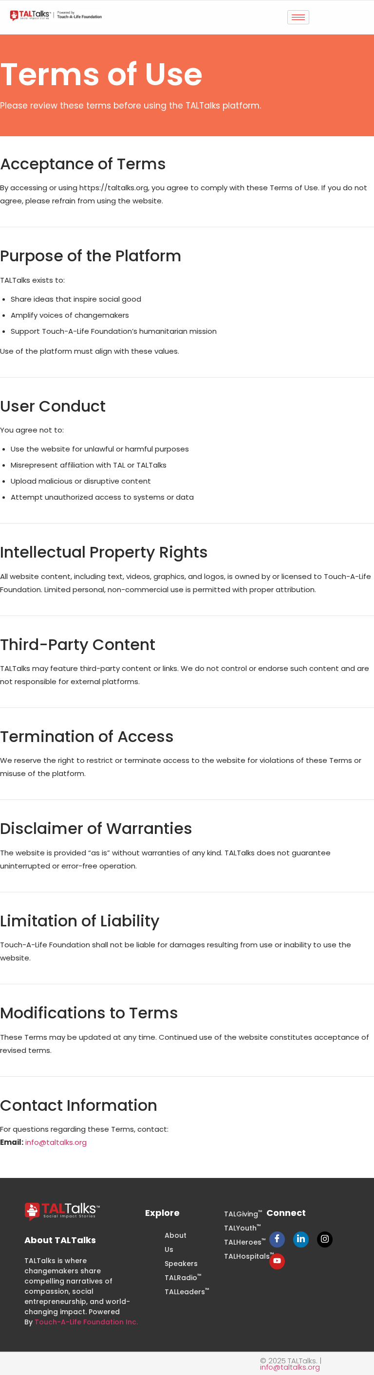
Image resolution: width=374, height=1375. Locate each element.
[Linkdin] (301, 1239)
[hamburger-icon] (298, 17)
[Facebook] (277, 1239)
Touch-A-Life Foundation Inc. (86, 1322)
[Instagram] (325, 1239)
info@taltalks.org (56, 1142)
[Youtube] (277, 1261)
